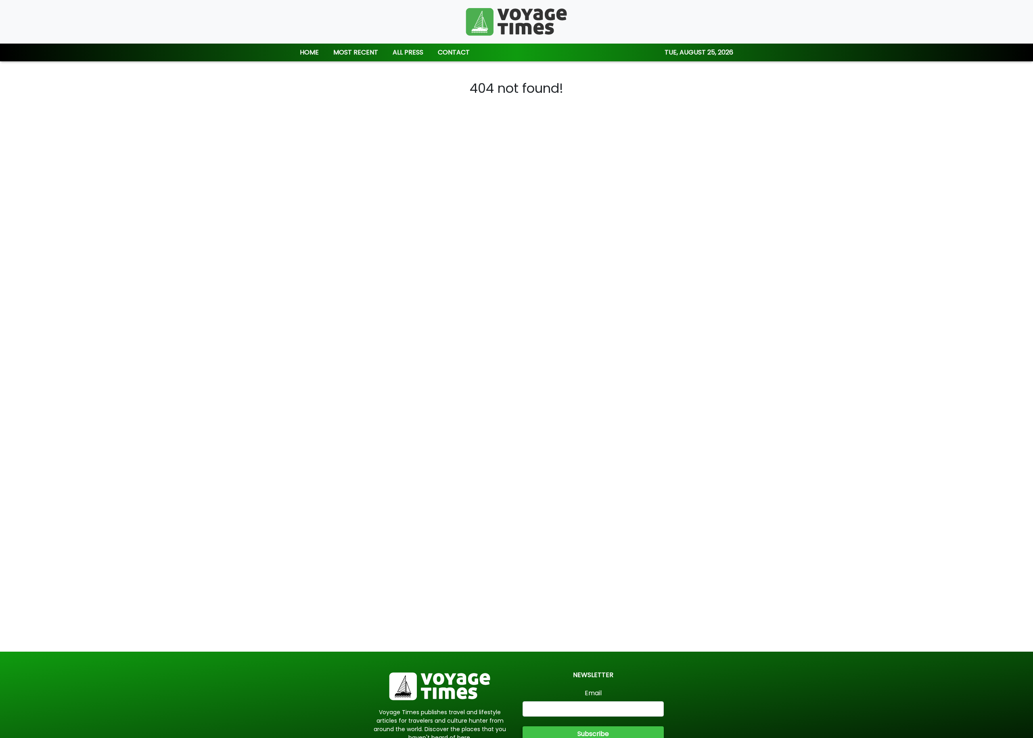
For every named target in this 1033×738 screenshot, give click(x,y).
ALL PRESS (408, 52)
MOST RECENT (355, 52)
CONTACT (454, 52)
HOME (309, 52)
